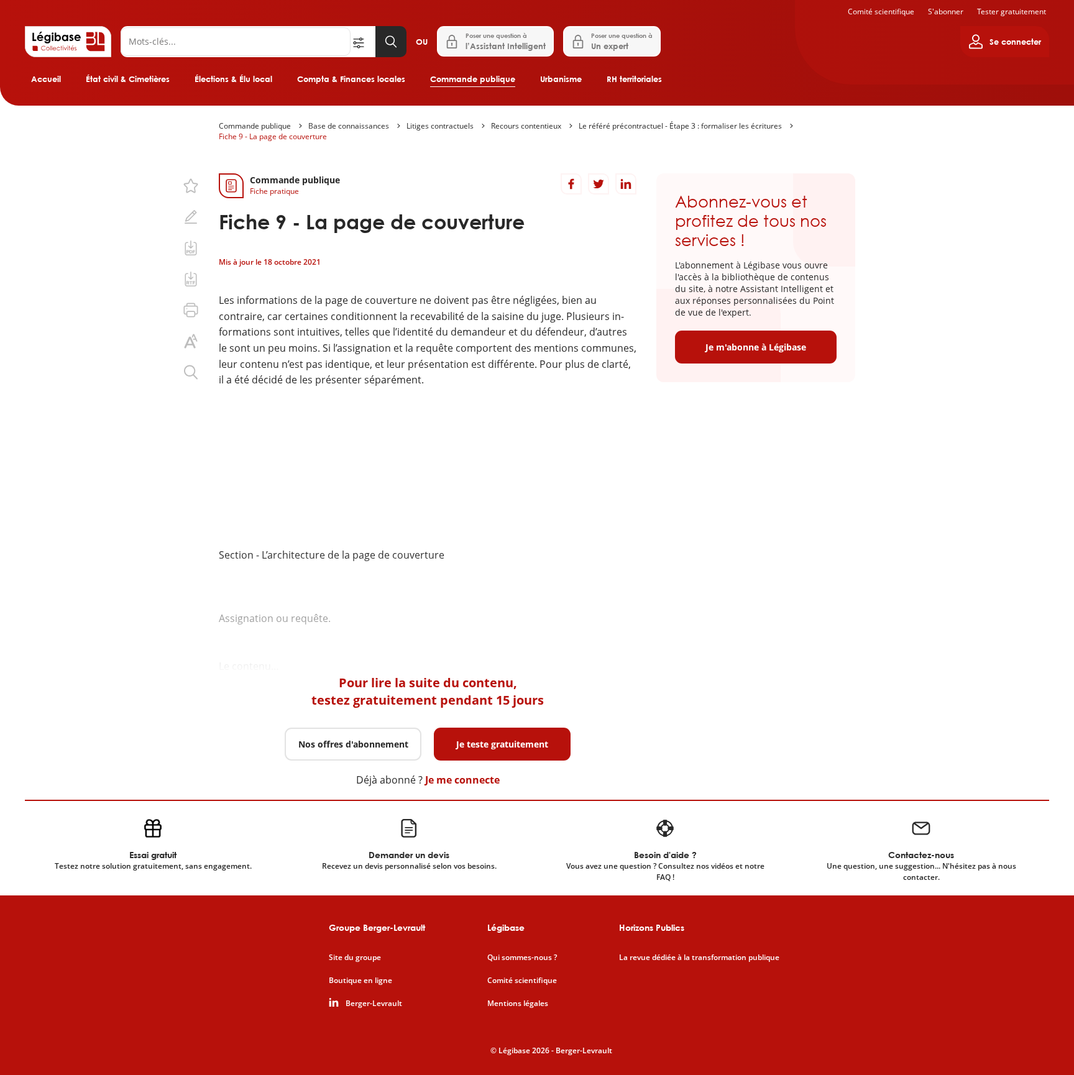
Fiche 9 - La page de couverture (273, 136)
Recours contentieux (526, 126)
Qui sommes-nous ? (522, 958)
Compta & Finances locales (351, 79)
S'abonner (945, 11)
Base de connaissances (348, 126)
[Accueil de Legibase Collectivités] (68, 41)
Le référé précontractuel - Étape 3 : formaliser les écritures (680, 126)
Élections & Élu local (233, 79)
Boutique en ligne (360, 981)
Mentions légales (517, 1004)
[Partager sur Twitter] (598, 183)
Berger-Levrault (374, 1004)
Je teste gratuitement (502, 744)
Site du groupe (355, 958)
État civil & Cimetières (128, 79)
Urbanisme (561, 79)
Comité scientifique (881, 11)
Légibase (506, 927)
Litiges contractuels (440, 126)
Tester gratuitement (1011, 11)
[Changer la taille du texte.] (190, 341)
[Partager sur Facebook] (571, 183)
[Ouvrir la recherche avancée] (363, 41)
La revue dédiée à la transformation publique (699, 958)
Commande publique (472, 79)
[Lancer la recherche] (390, 41)
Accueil (46, 79)
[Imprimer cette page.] (190, 310)
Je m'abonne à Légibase (755, 347)
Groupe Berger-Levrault (377, 927)
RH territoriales (634, 79)
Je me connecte (462, 780)
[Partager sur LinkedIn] (625, 183)
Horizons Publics (651, 927)
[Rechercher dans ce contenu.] (190, 372)
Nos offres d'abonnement (353, 744)
